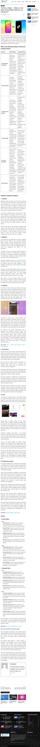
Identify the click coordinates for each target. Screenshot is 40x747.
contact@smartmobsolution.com (19, 742)
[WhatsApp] (15, 17)
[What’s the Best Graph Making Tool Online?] (29, 14)
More (30, 1)
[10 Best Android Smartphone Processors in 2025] (16, 726)
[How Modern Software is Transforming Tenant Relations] (13, 697)
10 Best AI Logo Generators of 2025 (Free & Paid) (22, 722)
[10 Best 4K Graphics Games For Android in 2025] (16, 717)
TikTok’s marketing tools (19, 363)
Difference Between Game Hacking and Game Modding (8, 722)
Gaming (27, 1)
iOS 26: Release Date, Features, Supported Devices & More (35, 21)
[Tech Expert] (1, 14)
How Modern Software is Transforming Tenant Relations (13, 702)
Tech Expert (4, 14)
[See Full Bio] (15, 673)
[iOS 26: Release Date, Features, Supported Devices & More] (29, 21)
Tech (15, 1)
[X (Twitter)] (10, 675)
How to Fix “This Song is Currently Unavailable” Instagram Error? (21, 702)
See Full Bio (12, 672)
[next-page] (3, 706)
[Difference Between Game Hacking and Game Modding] (2, 722)
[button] (38, 1)
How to (19, 699)
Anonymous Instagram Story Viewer (14, 626)
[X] (10, 17)
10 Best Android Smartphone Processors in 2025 (21, 726)
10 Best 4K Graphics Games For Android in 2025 (21, 717)
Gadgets (19, 1)
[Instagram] (31, 736)
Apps (4, 4)
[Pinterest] (13, 17)
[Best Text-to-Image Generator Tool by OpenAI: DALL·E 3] (2, 717)
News (13, 1)
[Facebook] (8, 17)
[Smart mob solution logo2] (5, 735)
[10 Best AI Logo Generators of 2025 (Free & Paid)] (16, 722)
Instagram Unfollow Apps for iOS (13, 512)
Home (1, 4)
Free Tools (34, 1)
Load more (33, 25)
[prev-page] (1, 706)
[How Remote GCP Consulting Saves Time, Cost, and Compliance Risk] (5, 697)
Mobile (23, 1)
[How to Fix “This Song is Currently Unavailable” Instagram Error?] (22, 697)
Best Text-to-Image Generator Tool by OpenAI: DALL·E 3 (8, 717)
